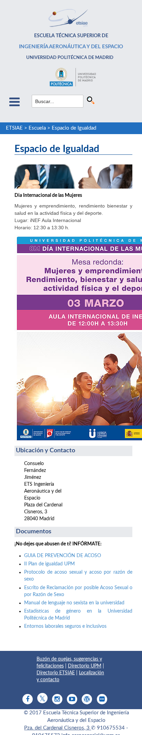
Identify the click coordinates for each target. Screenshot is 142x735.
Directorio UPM (84, 666)
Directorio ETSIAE (56, 673)
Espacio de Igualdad (74, 128)
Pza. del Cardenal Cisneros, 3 (57, 728)
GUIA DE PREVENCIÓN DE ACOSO (62, 555)
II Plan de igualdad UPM (49, 564)
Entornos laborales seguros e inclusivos (65, 626)
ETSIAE (14, 128)
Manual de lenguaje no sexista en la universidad (74, 603)
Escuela (37, 128)
